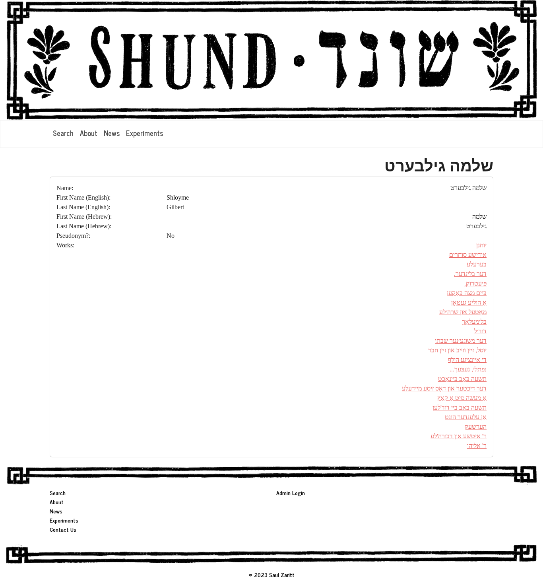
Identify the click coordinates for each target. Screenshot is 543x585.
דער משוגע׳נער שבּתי (461, 340)
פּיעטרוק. (475, 283)
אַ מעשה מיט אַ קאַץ (462, 398)
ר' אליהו (477, 445)
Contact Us (63, 529)
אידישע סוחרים (468, 254)
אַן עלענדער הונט (466, 417)
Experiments (144, 133)
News (112, 133)
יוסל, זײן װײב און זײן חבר (457, 350)
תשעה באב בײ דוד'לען (459, 407)
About (88, 133)
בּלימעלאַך (474, 321)
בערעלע (477, 264)
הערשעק (476, 426)
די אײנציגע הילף (467, 359)
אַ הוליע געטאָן (469, 302)
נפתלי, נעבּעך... (468, 369)
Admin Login (290, 492)
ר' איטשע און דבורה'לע (459, 436)
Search (63, 133)
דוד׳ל (480, 331)
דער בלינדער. (470, 273)
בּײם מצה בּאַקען (467, 293)
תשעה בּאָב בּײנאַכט (462, 378)
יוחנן (481, 245)
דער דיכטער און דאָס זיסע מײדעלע (444, 388)
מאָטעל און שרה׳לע (463, 312)
